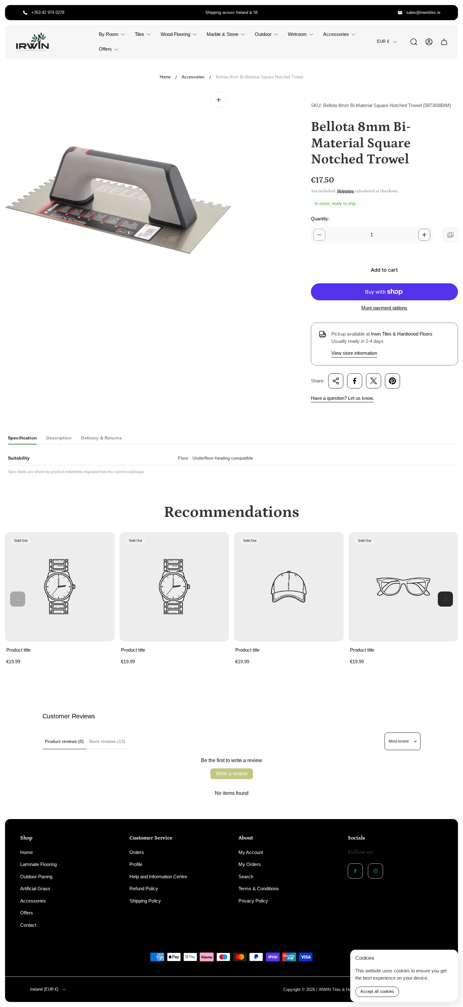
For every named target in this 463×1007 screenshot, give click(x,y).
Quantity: (320, 218)
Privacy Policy (253, 900)
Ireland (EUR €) (44, 989)
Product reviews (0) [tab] (64, 741)
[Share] (335, 380)
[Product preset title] (60, 587)
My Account (250, 852)
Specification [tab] (22, 437)
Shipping (345, 191)
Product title (18, 650)
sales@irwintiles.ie (423, 12)
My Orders (249, 864)
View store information (354, 353)
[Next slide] (445, 599)
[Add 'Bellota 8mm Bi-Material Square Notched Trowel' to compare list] (450, 234)
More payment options (384, 307)
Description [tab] (59, 437)
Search (245, 876)
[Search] (414, 42)
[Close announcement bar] (449, 12)
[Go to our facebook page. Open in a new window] (355, 871)
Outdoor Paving (36, 876)
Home (165, 77)
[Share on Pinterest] (392, 380)
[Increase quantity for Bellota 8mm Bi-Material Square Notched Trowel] (424, 235)
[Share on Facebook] (354, 380)
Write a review (232, 773)
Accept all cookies (377, 991)
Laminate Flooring (38, 864)
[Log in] (429, 42)
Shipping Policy (145, 900)
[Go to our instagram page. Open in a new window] (375, 871)
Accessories (193, 77)
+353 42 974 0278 (47, 12)
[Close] (449, 958)
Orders (136, 852)
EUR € (383, 41)
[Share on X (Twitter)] (373, 380)
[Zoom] (218, 99)
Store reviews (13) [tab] (107, 741)
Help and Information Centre (158, 876)
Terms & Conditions (258, 888)
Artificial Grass (35, 888)
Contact (28, 925)
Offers (26, 912)
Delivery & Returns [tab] (101, 437)
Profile (135, 864)
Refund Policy (143, 888)
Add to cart (384, 270)
